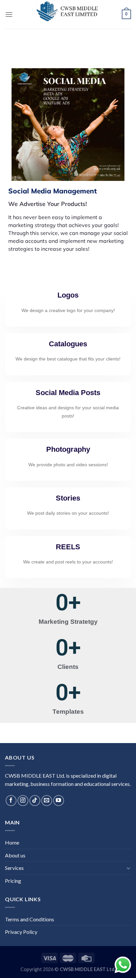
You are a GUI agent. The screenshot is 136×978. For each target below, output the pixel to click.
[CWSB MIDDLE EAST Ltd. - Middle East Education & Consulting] (68, 11)
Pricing (13, 880)
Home (12, 842)
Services (14, 868)
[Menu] (9, 14)
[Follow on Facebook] (11, 800)
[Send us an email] (46, 800)
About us (15, 855)
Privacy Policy (21, 932)
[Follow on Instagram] (22, 800)
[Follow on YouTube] (58, 800)
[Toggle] (128, 868)
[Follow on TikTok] (34, 800)
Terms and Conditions (29, 919)
